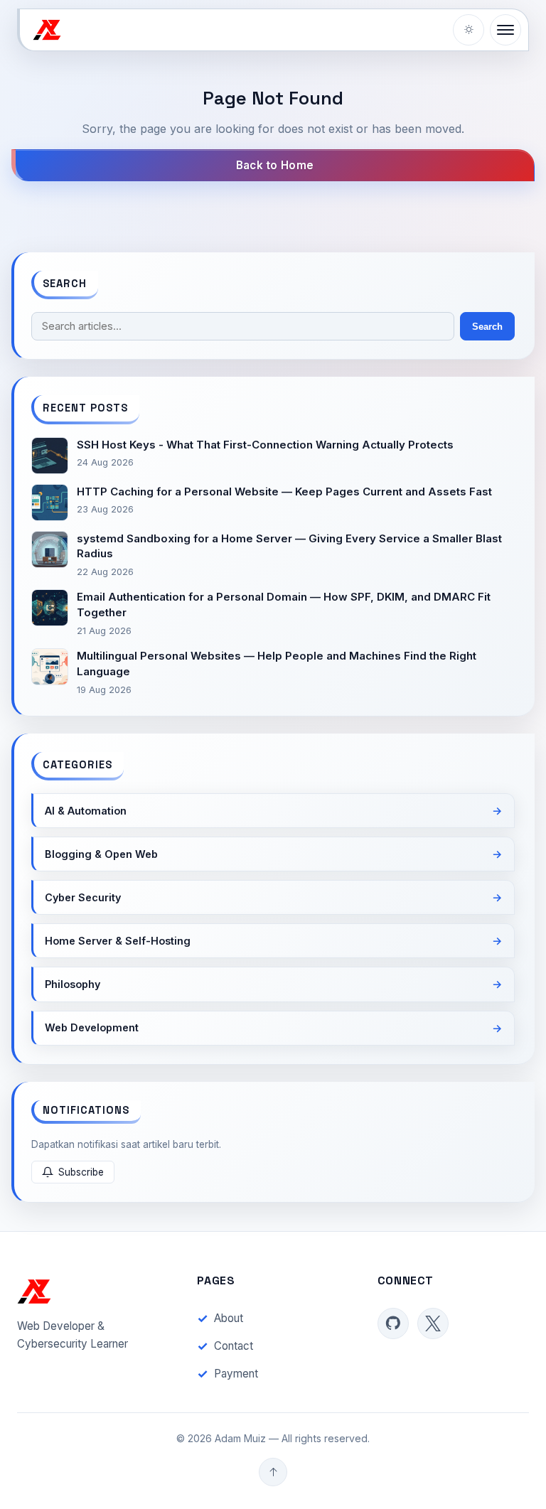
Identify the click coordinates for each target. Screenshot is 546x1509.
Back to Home (275, 165)
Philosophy (72, 984)
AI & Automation (86, 811)
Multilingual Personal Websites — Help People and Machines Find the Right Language (276, 663)
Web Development (92, 1027)
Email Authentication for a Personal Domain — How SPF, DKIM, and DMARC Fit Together (284, 604)
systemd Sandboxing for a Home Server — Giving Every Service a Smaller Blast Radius (289, 546)
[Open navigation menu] (505, 29)
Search (487, 326)
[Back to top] (273, 1472)
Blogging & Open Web (101, 854)
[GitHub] (393, 1323)
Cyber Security (83, 897)
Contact (233, 1346)
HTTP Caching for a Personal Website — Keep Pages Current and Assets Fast (284, 491)
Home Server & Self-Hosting (118, 941)
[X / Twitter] (433, 1323)
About (228, 1318)
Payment (236, 1373)
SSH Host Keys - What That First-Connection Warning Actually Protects (265, 444)
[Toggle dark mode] (468, 29)
